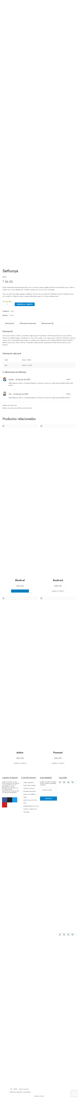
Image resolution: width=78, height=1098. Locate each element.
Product (11, 315)
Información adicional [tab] (28, 323)
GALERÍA (63, 777)
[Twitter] (14, 799)
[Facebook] (4, 799)
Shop (12, 311)
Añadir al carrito (25, 304)
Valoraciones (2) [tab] (47, 323)
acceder (10, 408)
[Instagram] (9, 799)
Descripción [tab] (9, 323)
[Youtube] (4, 804)
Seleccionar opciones (20, 591)
